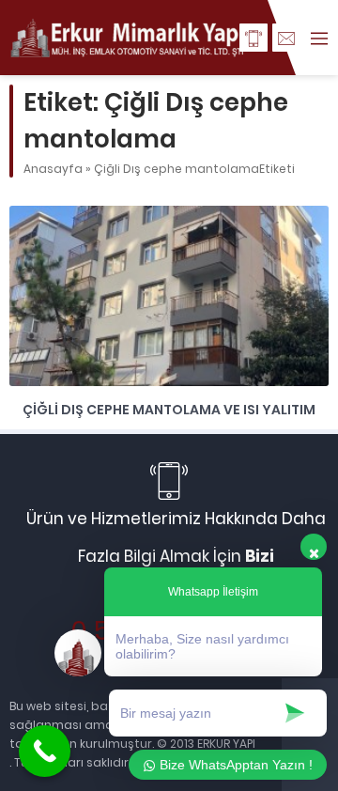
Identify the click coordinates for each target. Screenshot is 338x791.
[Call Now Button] (44, 751)
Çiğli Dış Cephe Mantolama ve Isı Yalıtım (169, 409)
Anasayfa (53, 169)
